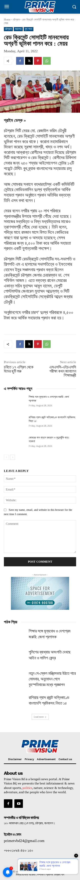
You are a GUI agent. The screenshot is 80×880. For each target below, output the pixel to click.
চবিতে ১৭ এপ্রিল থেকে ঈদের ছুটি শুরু (18, 369)
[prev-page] (6, 457)
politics (27, 788)
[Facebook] (20, 61)
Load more (39, 716)
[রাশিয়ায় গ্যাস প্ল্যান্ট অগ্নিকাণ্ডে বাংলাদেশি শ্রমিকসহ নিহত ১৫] (15, 423)
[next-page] (12, 457)
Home (7, 19)
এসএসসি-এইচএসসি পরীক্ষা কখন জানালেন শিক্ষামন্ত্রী (62, 371)
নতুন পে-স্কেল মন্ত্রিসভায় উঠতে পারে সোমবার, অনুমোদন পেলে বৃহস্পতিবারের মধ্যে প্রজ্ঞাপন (52, 679)
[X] (29, 61)
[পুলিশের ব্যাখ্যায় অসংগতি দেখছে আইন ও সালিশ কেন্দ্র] (15, 657)
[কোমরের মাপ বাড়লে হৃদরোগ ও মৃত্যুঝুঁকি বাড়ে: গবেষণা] (15, 443)
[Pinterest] (38, 61)
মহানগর (18, 28)
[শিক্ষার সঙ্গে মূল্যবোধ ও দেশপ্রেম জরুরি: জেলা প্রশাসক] (15, 402)
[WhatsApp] (47, 61)
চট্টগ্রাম (16, 19)
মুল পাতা (28, 28)
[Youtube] (18, 803)
